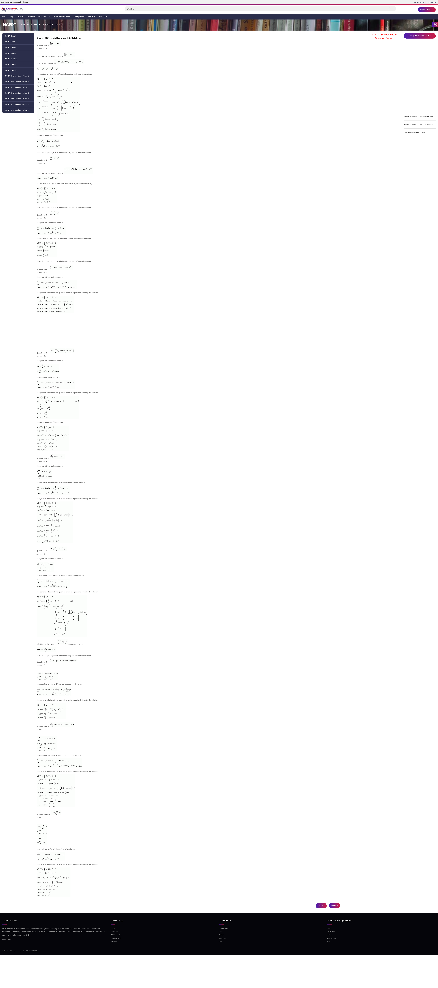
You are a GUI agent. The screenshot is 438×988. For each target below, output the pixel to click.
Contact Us (432, 2)
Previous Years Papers (61, 17)
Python (221, 935)
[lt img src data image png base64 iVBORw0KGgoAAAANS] (55, 45)
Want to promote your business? (15, 2)
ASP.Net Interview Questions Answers (418, 124)
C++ (220, 932)
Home (416, 2)
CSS (328, 935)
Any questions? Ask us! (419, 36)
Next (321, 906)
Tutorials (20, 17)
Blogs (113, 928)
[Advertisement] (18, 148)
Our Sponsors (79, 17)
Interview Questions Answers (415, 132)
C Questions (223, 928)
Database (222, 938)
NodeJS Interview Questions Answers (418, 117)
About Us (423, 2)
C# (328, 941)
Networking (331, 938)
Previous (334, 906)
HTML (221, 941)
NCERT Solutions (116, 935)
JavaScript (331, 932)
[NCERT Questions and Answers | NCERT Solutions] (12, 9)
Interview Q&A (44, 17)
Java (329, 928)
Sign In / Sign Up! (426, 9)
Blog (11, 17)
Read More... (7, 940)
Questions (31, 17)
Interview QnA (116, 938)
